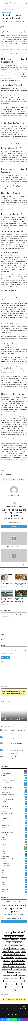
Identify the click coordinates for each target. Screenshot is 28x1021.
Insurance (4, 844)
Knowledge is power (16, 737)
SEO (3, 882)
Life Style (4, 796)
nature (14, 479)
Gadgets (4, 839)
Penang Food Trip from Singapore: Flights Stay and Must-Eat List (21, 583)
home (2, 470)
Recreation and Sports (7, 858)
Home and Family (6, 823)
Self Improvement (6, 860)
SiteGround (23, 1008)
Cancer (3, 884)
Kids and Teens (5, 825)
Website (3, 645)
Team (11, 1011)
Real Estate (5, 827)
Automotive (5, 806)
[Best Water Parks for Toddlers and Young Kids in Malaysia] (21, 593)
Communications (6, 868)
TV (2, 875)
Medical (4, 820)
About (8, 1011)
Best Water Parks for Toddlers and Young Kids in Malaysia (20, 600)
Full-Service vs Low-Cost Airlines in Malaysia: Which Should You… (7, 600)
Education (4, 877)
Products (4, 804)
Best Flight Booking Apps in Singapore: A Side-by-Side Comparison (6, 584)
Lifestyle (4, 789)
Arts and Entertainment (7, 813)
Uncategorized (5, 782)
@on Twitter (4, 994)
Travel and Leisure (11, 9)
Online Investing (6, 865)
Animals (4, 842)
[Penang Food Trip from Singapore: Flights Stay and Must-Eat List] (21, 577)
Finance (4, 801)
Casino (3, 872)
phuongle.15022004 (8, 21)
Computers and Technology (8, 780)
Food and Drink (5, 818)
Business (4, 770)
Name (3, 634)
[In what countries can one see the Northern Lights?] (5, 732)
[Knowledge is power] (5, 739)
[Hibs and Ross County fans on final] (5, 759)
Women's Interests (6, 830)
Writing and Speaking (7, 808)
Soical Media (5, 889)
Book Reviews (5, 863)
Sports (3, 879)
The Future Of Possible (16, 743)
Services (4, 775)
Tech (3, 778)
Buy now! (23, 1011)
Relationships (5, 856)
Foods (3, 853)
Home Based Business (7, 832)
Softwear (4, 891)
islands (6, 479)
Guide (3, 815)
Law (3, 887)
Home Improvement (7, 787)
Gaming (4, 811)
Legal (3, 837)
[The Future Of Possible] (5, 745)
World (3, 846)
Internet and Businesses (8, 799)
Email (2, 639)
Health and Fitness (6, 773)
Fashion (4, 785)
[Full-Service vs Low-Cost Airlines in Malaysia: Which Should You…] (7, 593)
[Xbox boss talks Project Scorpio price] (5, 752)
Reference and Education (8, 794)
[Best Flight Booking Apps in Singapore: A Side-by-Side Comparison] (7, 577)
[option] (14, 713)
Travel (22, 479)
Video (3, 870)
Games (3, 851)
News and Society (6, 834)
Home (4, 9)
